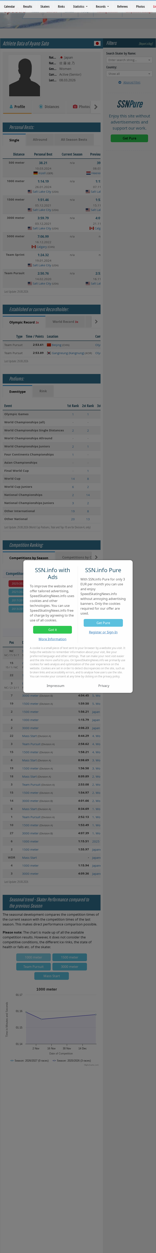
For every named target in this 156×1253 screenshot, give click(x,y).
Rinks (61, 6)
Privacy (103, 685)
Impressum (55, 685)
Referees (122, 6)
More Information (52, 639)
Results (27, 6)
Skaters (45, 6)
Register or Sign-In (103, 632)
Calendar (9, 6)
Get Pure (103, 623)
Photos (140, 6)
